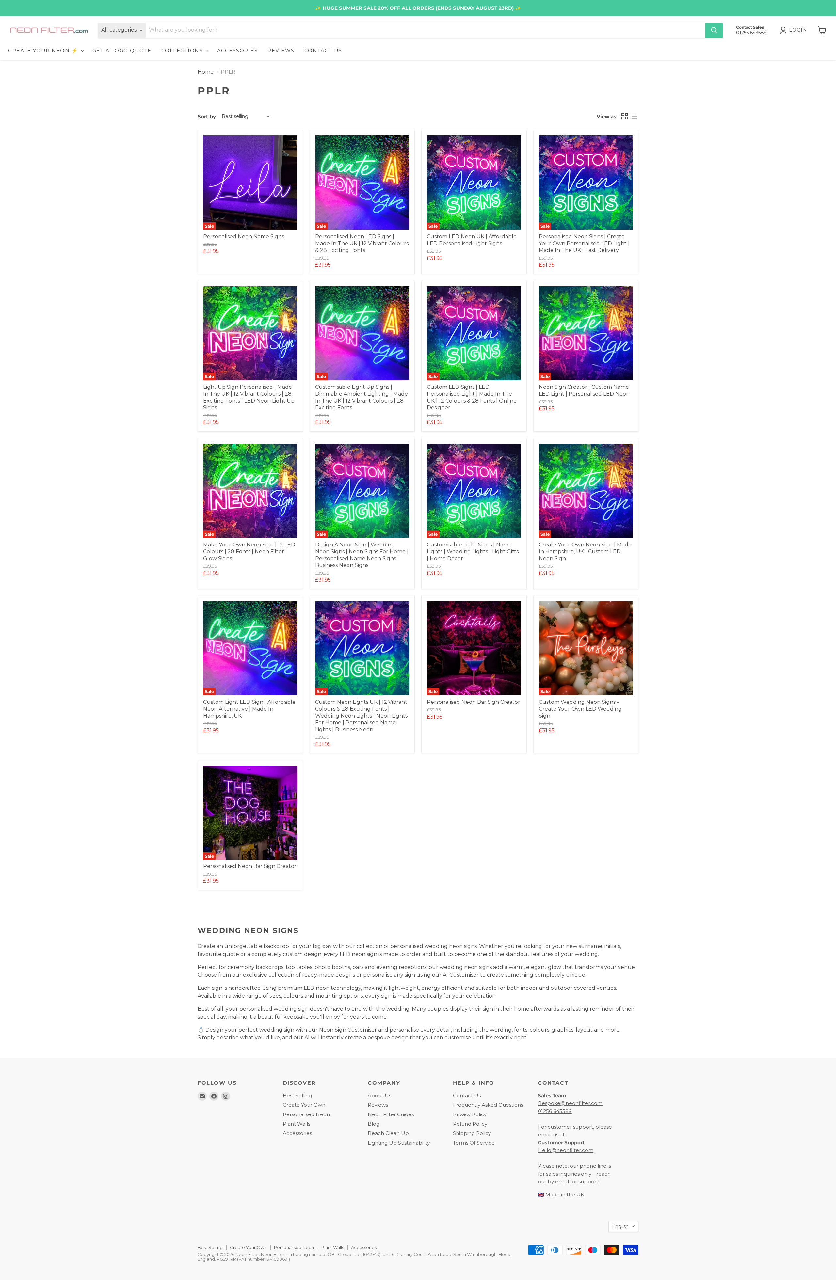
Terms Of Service (474, 1143)
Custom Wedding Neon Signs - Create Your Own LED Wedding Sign (580, 709)
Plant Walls (296, 1124)
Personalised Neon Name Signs (243, 236)
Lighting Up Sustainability (399, 1143)
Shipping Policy (472, 1133)
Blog (373, 1124)
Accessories (297, 1133)
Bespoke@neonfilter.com (570, 1103)
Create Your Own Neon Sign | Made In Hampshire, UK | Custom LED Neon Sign (585, 551)
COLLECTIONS (183, 50)
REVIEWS (281, 50)
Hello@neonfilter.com (565, 1150)
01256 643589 (555, 1111)
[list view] (633, 116)
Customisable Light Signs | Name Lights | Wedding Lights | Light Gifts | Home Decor (473, 551)
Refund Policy (470, 1124)
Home (206, 72)
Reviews (378, 1105)
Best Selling (297, 1095)
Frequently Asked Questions (488, 1105)
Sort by (207, 116)
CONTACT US (323, 50)
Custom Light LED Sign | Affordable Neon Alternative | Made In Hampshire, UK (249, 709)
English (620, 1226)
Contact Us (467, 1095)
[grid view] (624, 116)
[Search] (714, 30)
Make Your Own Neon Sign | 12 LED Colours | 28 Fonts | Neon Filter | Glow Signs (249, 551)
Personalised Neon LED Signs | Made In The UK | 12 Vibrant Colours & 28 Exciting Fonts (362, 243)
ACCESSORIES (237, 50)
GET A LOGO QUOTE (122, 50)
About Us (379, 1095)
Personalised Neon (306, 1114)
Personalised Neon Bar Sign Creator (473, 702)
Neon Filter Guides (391, 1114)
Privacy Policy (470, 1114)
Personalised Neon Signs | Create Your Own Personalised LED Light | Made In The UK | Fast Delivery (584, 243)
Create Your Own (304, 1105)
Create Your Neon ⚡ (44, 50)
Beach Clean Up (388, 1133)
